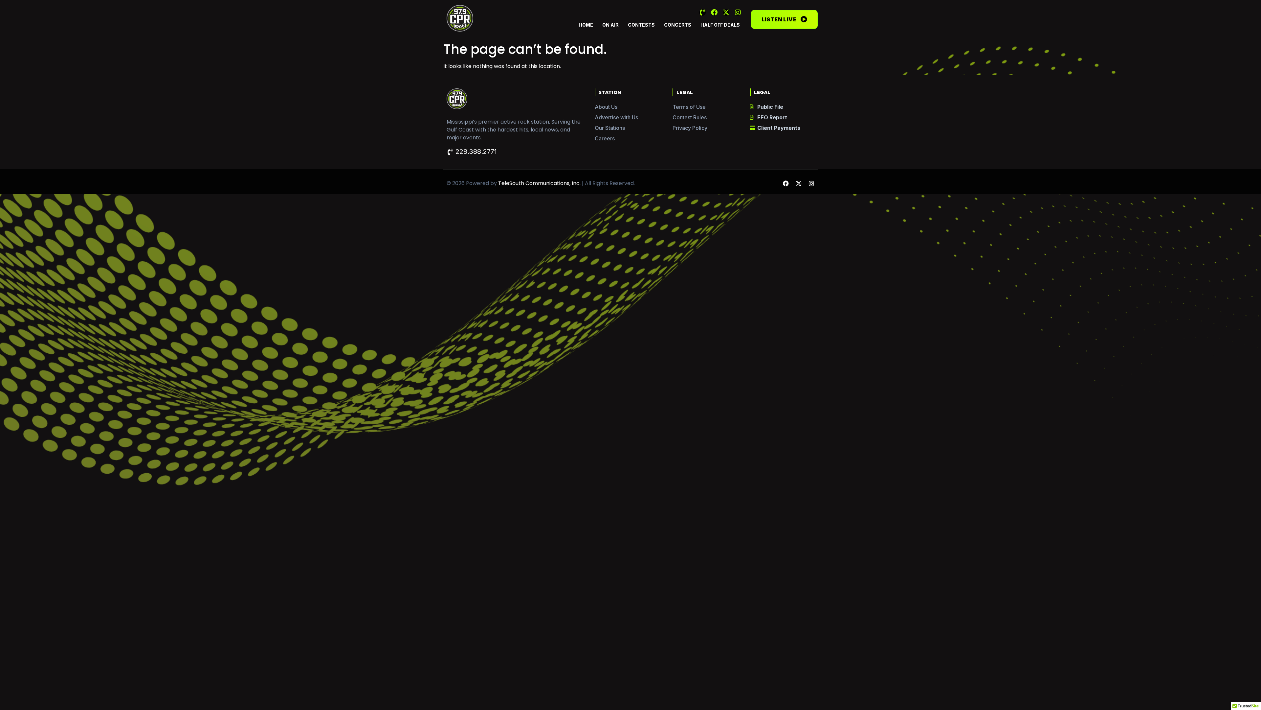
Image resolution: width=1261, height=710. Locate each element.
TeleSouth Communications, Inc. (539, 183)
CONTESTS (641, 25)
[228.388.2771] (450, 152)
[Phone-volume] (702, 12)
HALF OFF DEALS (720, 25)
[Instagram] (738, 12)
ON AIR (610, 25)
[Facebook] (714, 12)
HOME (586, 25)
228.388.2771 (476, 151)
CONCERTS (677, 25)
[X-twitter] (726, 12)
